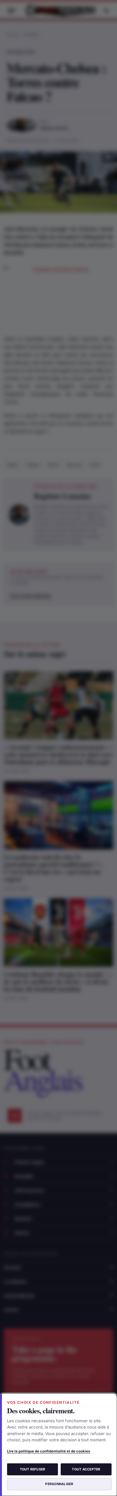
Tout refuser (32, 1469)
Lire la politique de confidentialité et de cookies (48, 1451)
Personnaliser (59, 1484)
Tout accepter (86, 1469)
